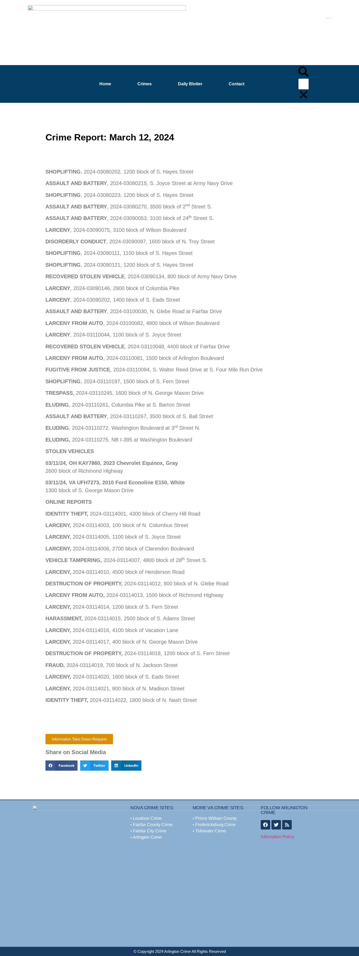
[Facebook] (265, 824)
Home (105, 84)
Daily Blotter (190, 84)
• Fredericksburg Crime (214, 824)
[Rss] (287, 824)
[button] (303, 72)
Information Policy (277, 836)
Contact (236, 84)
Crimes (144, 84)
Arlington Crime (147, 837)
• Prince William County (215, 818)
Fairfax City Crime (150, 831)
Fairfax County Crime (152, 824)
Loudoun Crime (147, 818)
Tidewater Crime (210, 831)
